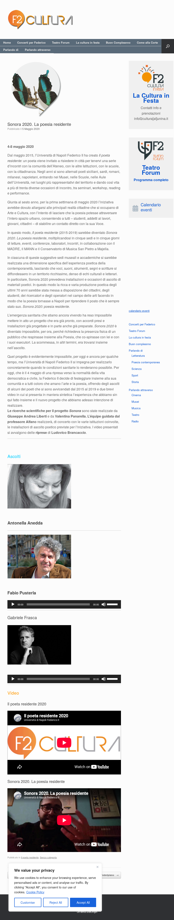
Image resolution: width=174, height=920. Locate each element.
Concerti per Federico (31, 42)
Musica (136, 408)
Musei (135, 402)
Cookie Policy (35, 892)
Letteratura (138, 356)
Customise (28, 902)
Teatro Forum (61, 42)
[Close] (97, 866)
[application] (64, 604)
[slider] (113, 604)
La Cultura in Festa (151, 98)
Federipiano (110, 875)
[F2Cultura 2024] (40, 19)
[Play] (13, 604)
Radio (135, 421)
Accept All (83, 902)
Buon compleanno (140, 344)
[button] (167, 46)
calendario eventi (139, 311)
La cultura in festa (88, 42)
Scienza (137, 369)
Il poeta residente (30, 857)
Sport (135, 375)
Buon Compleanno (118, 42)
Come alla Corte (147, 42)
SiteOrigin (91, 911)
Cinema (136, 395)
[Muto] (103, 604)
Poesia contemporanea (146, 362)
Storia (135, 382)
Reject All (55, 902)
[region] (55, 887)
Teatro (135, 415)
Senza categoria (48, 857)
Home (7, 42)
